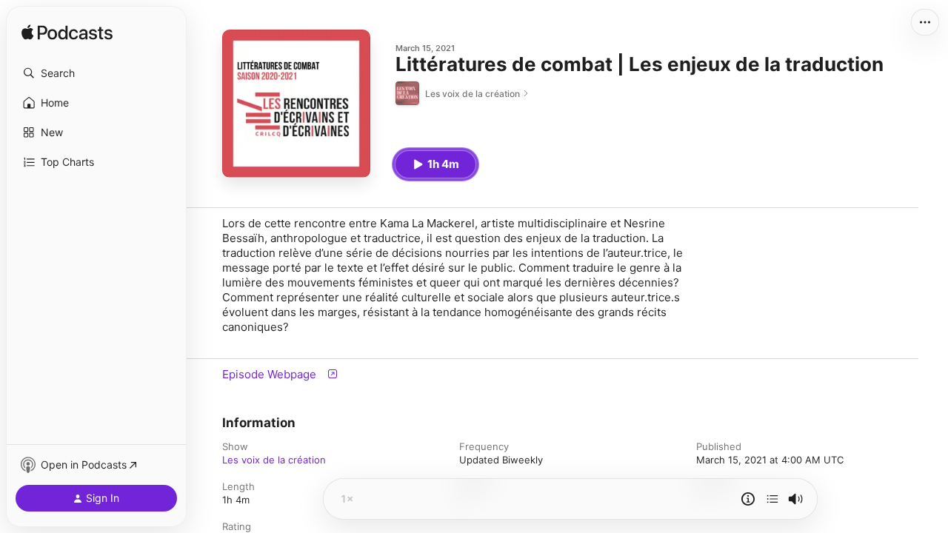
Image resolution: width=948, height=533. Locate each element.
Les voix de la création (274, 460)
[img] (67, 33)
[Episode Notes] (748, 499)
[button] (96, 73)
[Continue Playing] (772, 499)
